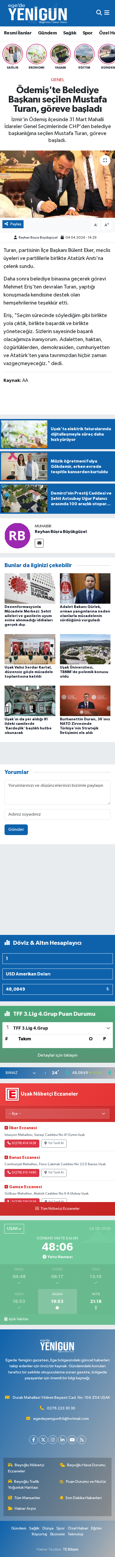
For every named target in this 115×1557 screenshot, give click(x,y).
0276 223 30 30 (61, 1408)
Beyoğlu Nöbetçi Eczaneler (26, 1468)
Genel (57, 80)
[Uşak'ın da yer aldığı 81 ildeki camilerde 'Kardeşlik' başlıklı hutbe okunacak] (30, 700)
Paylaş (15, 224)
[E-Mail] (39, 543)
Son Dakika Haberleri (84, 1498)
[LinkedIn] (62, 1439)
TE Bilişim (70, 1549)
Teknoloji (75, 1534)
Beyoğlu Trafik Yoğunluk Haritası (23, 1484)
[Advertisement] (57, 891)
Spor (88, 33)
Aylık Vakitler (18, 1319)
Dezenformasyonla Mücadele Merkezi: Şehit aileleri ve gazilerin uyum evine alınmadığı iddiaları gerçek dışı (29, 616)
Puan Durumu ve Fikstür (86, 1482)
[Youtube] (72, 1439)
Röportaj (39, 1534)
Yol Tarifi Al (56, 1143)
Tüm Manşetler (27, 1498)
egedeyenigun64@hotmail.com (61, 1419)
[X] (43, 1439)
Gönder (16, 829)
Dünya (48, 1528)
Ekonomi (57, 1534)
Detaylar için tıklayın (58, 1055)
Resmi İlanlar (18, 33)
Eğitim (96, 1528)
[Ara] (99, 13)
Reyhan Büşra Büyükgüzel (38, 237)
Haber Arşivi (25, 1509)
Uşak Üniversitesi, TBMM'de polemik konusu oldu (84, 672)
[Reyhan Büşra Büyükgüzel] (17, 535)
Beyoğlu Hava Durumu (86, 1465)
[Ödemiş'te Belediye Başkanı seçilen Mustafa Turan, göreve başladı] (57, 184)
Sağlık (69, 33)
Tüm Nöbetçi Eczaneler (59, 1209)
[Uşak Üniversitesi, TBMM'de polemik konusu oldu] (85, 649)
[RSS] (81, 1439)
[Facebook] (33, 1439)
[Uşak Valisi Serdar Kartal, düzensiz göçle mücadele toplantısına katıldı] (30, 649)
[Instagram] (52, 1439)
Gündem (47, 33)
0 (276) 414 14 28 (24, 1143)
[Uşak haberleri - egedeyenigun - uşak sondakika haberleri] (38, 13)
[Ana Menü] (106, 13)
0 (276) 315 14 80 (24, 1172)
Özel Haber (78, 1528)
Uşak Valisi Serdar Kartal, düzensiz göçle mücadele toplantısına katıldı (29, 672)
